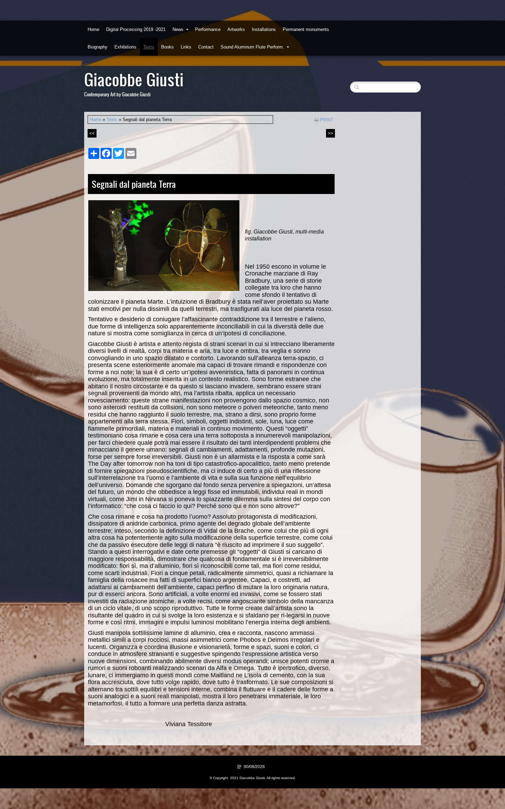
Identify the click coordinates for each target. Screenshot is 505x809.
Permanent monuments (306, 29)
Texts (148, 47)
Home (93, 29)
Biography (98, 47)
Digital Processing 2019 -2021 (136, 29)
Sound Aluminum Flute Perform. (252, 47)
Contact (206, 47)
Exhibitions (125, 47)
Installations (264, 29)
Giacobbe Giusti (133, 79)
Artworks (236, 29)
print (326, 120)
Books (167, 47)
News (177, 29)
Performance (208, 29)
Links (186, 47)
